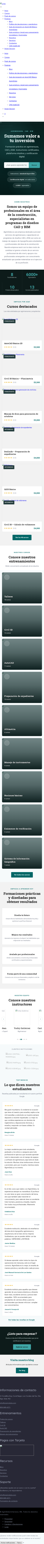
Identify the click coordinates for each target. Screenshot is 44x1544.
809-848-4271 (5, 1407)
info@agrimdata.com (8, 1403)
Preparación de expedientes (10, 1431)
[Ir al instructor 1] (17, 1039)
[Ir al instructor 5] (24, 1039)
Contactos (13, 43)
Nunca (19, 1543)
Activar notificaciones (8, 1543)
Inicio (6, 11)
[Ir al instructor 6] (26, 1039)
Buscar (34, 165)
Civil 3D (2, 1425)
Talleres (3, 1422)
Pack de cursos (10, 16)
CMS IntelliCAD (14, 46)
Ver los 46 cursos (22, 537)
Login (7, 1527)
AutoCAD (3, 1428)
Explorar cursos (22, 1347)
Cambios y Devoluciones (14, 1524)
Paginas (8, 19)
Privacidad (8, 1519)
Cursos (7, 13)
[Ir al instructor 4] (22, 1039)
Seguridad (8, 1522)
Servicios (12, 40)
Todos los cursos (6, 1419)
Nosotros (12, 38)
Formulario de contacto (9, 1501)
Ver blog (22, 1370)
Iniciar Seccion (10, 49)
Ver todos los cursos (22, 875)
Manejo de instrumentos (9, 1434)
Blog (10, 21)
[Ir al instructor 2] (19, 1039)
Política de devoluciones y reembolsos (23, 24)
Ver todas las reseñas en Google (21, 1320)
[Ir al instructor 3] (21, 1039)
